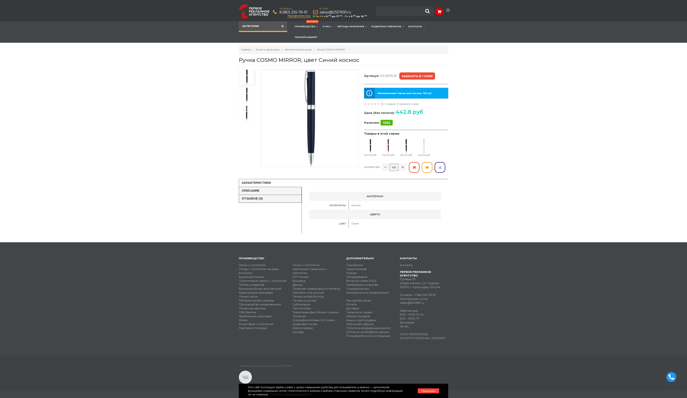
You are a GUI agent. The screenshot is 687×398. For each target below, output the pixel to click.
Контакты (415, 26)
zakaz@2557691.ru (335, 12)
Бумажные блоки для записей (260, 288)
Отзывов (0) (252, 198)
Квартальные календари (256, 292)
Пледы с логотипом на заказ (259, 269)
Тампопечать (302, 308)
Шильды (298, 332)
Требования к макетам (362, 284)
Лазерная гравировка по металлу (316, 288)
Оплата (351, 304)
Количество (372, 167)
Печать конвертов (251, 284)
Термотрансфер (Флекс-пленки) (316, 312)
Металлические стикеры (256, 300)
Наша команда (356, 269)
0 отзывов (389, 103)
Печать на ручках (304, 300)
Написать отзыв (409, 103)
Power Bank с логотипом (256, 324)
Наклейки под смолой (308, 292)
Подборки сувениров (386, 26)
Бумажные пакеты (251, 277)
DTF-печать (301, 277)
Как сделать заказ (358, 300)
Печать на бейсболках (308, 296)
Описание (250, 190)
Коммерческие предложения (367, 292)
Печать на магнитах (252, 308)
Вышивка (299, 280)
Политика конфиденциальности (368, 328)
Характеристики (256, 183)
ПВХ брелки (247, 312)
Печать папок (248, 296)
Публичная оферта (359, 324)
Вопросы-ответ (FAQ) (361, 280)
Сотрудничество (357, 288)
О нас (326, 26)
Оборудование (356, 277)
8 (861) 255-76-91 (293, 12)
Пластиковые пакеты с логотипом (263, 280)
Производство (306, 24)
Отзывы (351, 273)
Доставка (352, 308)
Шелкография (303, 328)
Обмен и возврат (358, 316)
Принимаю (428, 391)
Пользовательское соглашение (368, 336)
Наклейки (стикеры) (253, 328)
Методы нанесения (350, 26)
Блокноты (245, 273)
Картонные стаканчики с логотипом (310, 271)
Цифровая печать (305, 324)
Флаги (243, 320)
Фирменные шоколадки (255, 316)
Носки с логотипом (306, 265)
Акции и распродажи (361, 320)
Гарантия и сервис (359, 312)
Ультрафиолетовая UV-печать (314, 320)
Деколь (298, 284)
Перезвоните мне (299, 15)
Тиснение (299, 316)
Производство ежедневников (260, 304)
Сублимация (301, 304)
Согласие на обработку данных (368, 332)
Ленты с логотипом (252, 265)
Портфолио (354, 265)
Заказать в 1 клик (417, 76)
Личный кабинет (306, 37)
